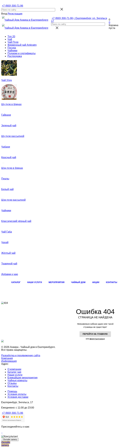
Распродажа (15, 56)
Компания (7, 358)
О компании (14, 369)
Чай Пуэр (13, 42)
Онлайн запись (10, 439)
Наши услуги (15, 374)
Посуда (12, 47)
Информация (9, 361)
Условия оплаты (17, 394)
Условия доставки (18, 397)
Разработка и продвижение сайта (20, 355)
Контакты (13, 386)
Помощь (12, 391)
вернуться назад (97, 339)
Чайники (12, 50)
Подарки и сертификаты (22, 53)
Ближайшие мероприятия (23, 377)
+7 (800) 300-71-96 (12, 5)
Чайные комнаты (17, 380)
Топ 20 (11, 36)
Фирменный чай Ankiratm (22, 45)
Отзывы (12, 383)
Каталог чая (14, 372)
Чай (10, 39)
